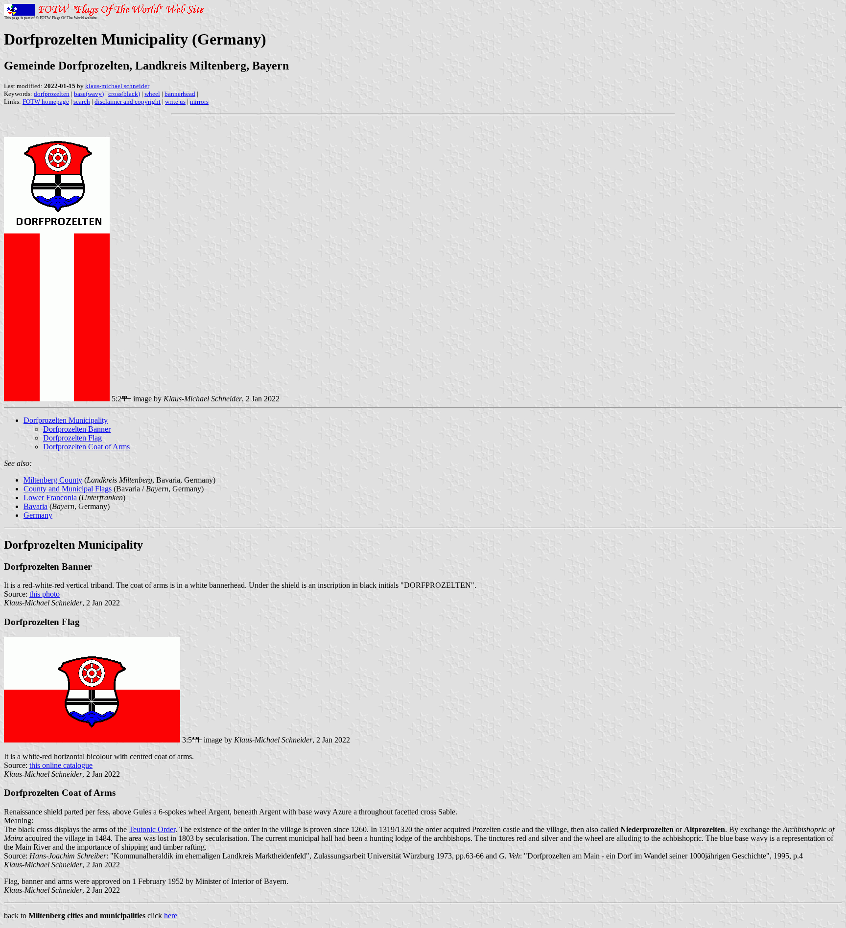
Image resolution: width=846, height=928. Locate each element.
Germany (38, 515)
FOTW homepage (46, 101)
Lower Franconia (50, 497)
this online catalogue (61, 765)
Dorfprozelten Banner (77, 429)
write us (175, 101)
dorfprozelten (52, 93)
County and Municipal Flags (68, 489)
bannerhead (179, 93)
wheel (152, 93)
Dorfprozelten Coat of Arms (86, 446)
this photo (44, 594)
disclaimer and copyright (127, 101)
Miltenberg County (53, 480)
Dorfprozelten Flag (72, 438)
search (81, 101)
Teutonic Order (152, 829)
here (170, 915)
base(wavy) (89, 93)
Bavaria (35, 506)
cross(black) (124, 93)
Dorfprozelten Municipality (66, 420)
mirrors (199, 101)
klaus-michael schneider (117, 86)
